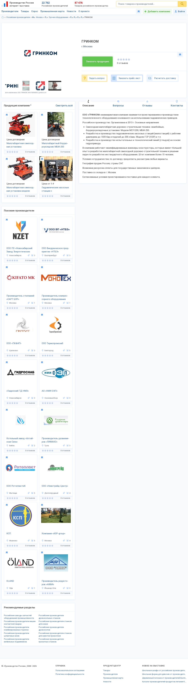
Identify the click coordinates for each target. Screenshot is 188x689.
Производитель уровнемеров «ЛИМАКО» (55, 440)
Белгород (49, 350)
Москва (39, 17)
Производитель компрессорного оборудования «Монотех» (55, 297)
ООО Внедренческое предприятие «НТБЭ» (55, 250)
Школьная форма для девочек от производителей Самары (164, 674)
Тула (47, 445)
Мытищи (13, 493)
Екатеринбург (51, 255)
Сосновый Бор (51, 398)
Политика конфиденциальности (70, 674)
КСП (8, 533)
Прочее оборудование (58, 17)
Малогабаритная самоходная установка (20, 145)
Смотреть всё (64, 105)
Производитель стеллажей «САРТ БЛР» (20, 297)
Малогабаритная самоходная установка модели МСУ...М (20, 189)
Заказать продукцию (97, 61)
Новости (71, 11)
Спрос (34, 11)
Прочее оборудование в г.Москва (82, 17)
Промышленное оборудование (46, 17)
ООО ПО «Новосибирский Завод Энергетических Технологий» (19, 250)
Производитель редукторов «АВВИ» (55, 583)
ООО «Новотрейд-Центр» (55, 486)
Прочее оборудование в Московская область (78, 17)
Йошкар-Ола (50, 588)
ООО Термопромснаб (52, 343)
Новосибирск (15, 255)
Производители (9, 11)
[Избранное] (138, 11)
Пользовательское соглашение (70, 670)
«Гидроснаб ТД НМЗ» (17, 391)
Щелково (13, 350)
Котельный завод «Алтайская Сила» (19, 440)
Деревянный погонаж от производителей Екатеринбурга (164, 678)
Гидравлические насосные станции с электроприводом (55, 189)
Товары (25, 11)
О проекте (83, 11)
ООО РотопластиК (16, 486)
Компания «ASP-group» (53, 533)
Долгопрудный (51, 493)
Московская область (33, 17)
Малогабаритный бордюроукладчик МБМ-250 (55, 145)
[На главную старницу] (2, 17)
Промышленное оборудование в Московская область (71, 17)
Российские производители (18, 17)
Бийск (12, 445)
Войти (181, 11)
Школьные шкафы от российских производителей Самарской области (164, 670)
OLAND (10, 581)
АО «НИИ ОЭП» (49, 391)
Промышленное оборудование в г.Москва (75, 17)
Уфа (11, 588)
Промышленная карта (52, 11)
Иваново (13, 540)
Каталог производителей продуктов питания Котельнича (164, 681)
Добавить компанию (159, 11)
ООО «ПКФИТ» (13, 343)
